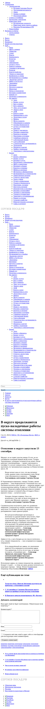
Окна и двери (18, 179)
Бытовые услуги (19, 160)
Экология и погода (16, 79)
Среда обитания (19, 142)
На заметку (13, 98)
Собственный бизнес (20, 140)
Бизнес (11, 153)
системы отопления (15, 645)
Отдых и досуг (14, 64)
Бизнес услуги (18, 102)
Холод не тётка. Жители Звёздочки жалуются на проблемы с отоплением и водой (23, 584)
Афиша (7, 2)
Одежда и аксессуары (21, 177)
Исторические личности (22, 23)
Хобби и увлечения (20, 149)
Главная (8, 393)
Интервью (13, 85)
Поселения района (20, 16)
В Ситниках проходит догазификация (17, 669)
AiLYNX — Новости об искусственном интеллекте (28, 697)
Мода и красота (18, 121)
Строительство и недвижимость (24, 143)
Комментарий (6, 609)
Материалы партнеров (13, 687)
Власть (11, 55)
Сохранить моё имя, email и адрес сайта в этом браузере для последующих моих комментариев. (22, 635)
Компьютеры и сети (20, 115)
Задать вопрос (14, 33)
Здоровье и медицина (17, 68)
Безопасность (14, 57)
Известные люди (15, 21)
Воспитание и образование (23, 162)
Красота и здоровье (20, 168)
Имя (2, 626)
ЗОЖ (15, 111)
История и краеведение (17, 93)
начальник (26, 644)
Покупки (16, 128)
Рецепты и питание (20, 134)
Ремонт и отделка (19, 198)
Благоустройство (15, 72)
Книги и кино (18, 113)
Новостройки (14, 29)
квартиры (11, 644)
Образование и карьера (21, 123)
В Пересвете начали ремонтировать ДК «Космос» (23, 595)
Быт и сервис (18, 104)
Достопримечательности (22, 10)
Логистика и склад (20, 117)
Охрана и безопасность (21, 183)
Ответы (12, 34)
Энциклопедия (14, 6)
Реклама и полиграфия (21, 190)
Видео (7, 40)
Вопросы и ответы (11, 31)
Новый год (13, 94)
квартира (4, 644)
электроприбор (6, 647)
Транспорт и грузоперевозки (23, 196)
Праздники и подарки (21, 136)
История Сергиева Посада (22, 8)
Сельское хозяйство (20, 200)
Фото (11, 47)
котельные (18, 644)
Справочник (9, 4)
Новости (8, 397)
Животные (13, 89)
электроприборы (18, 647)
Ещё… (7, 46)
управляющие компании (31, 645)
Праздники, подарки (20, 185)
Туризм (11, 61)
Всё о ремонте (18, 106)
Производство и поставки (22, 189)
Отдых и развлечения (21, 181)
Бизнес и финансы (20, 157)
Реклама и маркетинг (21, 132)
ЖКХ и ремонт (14, 49)
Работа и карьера (15, 66)
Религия (12, 70)
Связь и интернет (19, 204)
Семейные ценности (20, 138)
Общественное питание (21, 175)
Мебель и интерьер (20, 170)
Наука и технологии (16, 91)
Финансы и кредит (20, 147)
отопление (34, 644)
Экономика (13, 83)
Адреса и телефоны (16, 18)
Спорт (11, 53)
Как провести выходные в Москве (17, 691)
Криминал (8, 42)
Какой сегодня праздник (13, 44)
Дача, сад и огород (20, 108)
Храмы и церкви (19, 14)
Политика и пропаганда (17, 96)
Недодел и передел (16, 87)
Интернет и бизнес (20, 166)
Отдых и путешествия (21, 126)
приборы (4, 645)
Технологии (17, 145)
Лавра (15, 12)
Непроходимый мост (11, 674)
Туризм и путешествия (21, 194)
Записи (7, 395)
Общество (12, 51)
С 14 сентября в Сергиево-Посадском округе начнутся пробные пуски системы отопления (22, 590)
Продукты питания (20, 187)
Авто (15, 100)
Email (3, 630)
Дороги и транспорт (16, 74)
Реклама (8, 689)
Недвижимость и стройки (18, 78)
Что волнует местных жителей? (15, 665)
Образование (14, 62)
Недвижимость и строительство (24, 174)
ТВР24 (30, 569)
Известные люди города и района (25, 25)
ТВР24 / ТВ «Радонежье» (20, 435)
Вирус (7, 38)
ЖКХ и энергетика (20, 164)
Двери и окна (18, 110)
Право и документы (20, 130)
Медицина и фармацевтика (23, 172)
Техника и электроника (21, 192)
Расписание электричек (17, 19)
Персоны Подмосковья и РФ (23, 27)
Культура (12, 59)
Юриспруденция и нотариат (23, 202)
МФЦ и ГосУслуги (15, 81)
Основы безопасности (21, 125)
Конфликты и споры (16, 76)
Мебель (16, 119)
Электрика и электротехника (23, 151)
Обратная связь (10, 685)
